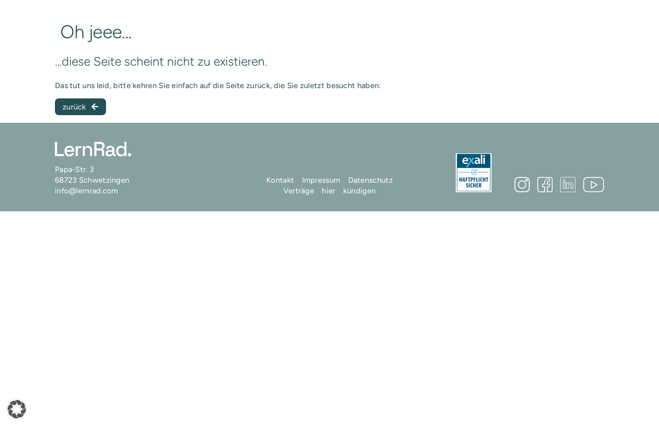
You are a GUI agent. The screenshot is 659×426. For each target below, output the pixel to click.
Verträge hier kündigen (329, 190)
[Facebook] (545, 184)
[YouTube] (593, 184)
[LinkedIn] (567, 184)
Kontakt (280, 180)
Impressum (321, 180)
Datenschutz (370, 180)
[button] (17, 409)
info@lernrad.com (86, 190)
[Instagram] (522, 184)
